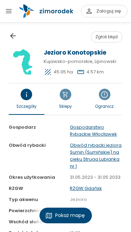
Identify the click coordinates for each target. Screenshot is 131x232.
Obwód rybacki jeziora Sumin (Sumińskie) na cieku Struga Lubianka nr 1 (96, 155)
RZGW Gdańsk (86, 188)
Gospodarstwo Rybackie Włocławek (93, 130)
